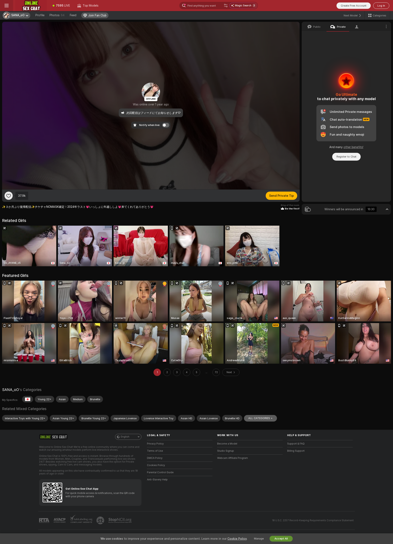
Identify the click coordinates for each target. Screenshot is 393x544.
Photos (57, 15)
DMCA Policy (155, 458)
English (125, 436)
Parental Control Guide (160, 472)
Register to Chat (346, 156)
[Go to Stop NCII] (120, 520)
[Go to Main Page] (31, 5)
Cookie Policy (237, 538)
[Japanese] (27, 399)
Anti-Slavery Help (157, 479)
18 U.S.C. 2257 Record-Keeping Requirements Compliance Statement (313, 520)
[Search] (226, 5)
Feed (73, 15)
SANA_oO (10, 389)
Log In (381, 5)
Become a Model (227, 443)
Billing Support (296, 450)
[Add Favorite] (9, 196)
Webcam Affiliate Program (232, 458)
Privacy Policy (155, 443)
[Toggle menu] (6, 5)
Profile (39, 15)
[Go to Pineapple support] (100, 520)
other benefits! (353, 147)
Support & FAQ (296, 443)
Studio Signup (225, 450)
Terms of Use (155, 450)
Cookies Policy (156, 465)
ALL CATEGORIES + (260, 418)
